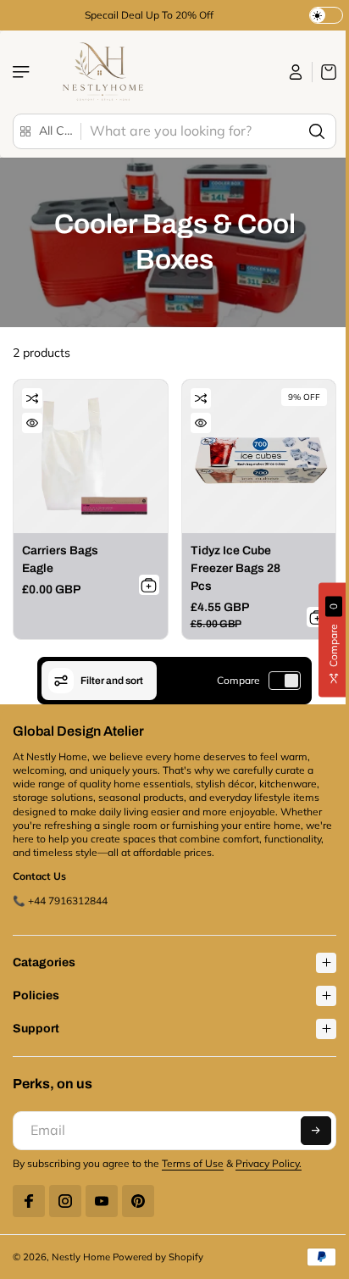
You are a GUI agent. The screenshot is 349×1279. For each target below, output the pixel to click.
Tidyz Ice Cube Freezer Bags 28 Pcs (235, 568)
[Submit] (149, 585)
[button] (307, 1126)
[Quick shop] (32, 423)
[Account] (296, 72)
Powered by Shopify (158, 1253)
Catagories (44, 958)
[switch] (285, 680)
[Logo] (101, 72)
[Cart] (324, 72)
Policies (36, 991)
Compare (238, 680)
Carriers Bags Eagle (60, 559)
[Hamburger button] (23, 72)
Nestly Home (81, 1253)
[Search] (317, 131)
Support (36, 1024)
